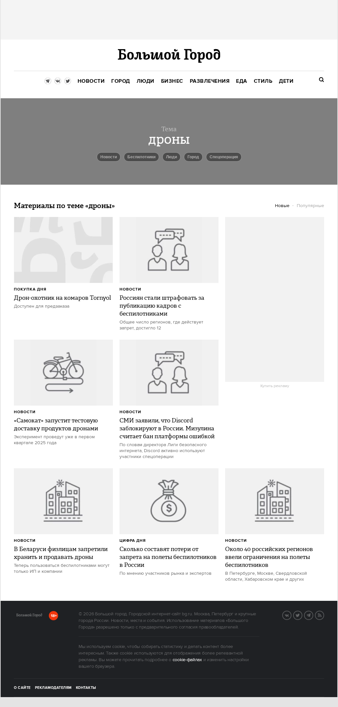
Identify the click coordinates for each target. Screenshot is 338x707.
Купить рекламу (274, 386)
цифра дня (132, 540)
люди (171, 157)
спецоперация (224, 157)
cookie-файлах (187, 660)
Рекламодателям (53, 688)
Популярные (310, 206)
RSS (323, 615)
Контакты (86, 688)
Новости (130, 289)
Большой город (29, 616)
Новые (282, 206)
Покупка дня (30, 289)
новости (108, 157)
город (193, 157)
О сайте (22, 688)
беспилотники (141, 157)
